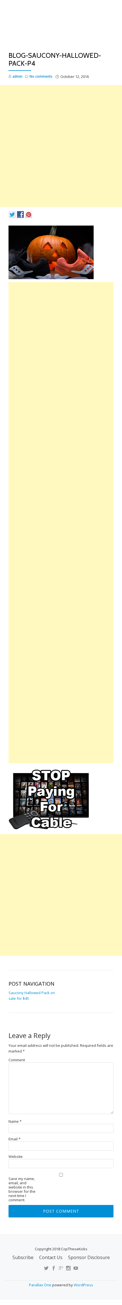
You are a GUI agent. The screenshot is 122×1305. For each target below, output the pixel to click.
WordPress (83, 1284)
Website (16, 1157)
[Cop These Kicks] (61, 27)
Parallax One (40, 1284)
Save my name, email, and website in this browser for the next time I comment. (22, 1189)
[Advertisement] (61, 146)
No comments (41, 76)
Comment (17, 1060)
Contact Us (50, 1257)
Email (14, 1139)
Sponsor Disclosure (89, 1257)
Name (15, 1121)
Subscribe (22, 1257)
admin (17, 76)
